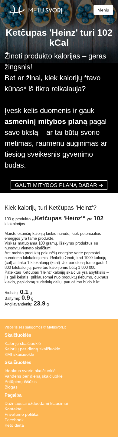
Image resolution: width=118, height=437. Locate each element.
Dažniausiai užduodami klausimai (36, 403)
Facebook (14, 419)
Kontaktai (13, 408)
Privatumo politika (21, 414)
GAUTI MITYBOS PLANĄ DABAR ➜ (59, 185)
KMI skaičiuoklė (19, 354)
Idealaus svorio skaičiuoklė (30, 370)
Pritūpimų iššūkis (21, 381)
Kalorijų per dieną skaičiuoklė (32, 348)
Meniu (103, 10)
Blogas (11, 387)
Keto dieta (14, 425)
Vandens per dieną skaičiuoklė (34, 376)
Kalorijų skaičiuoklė (23, 343)
